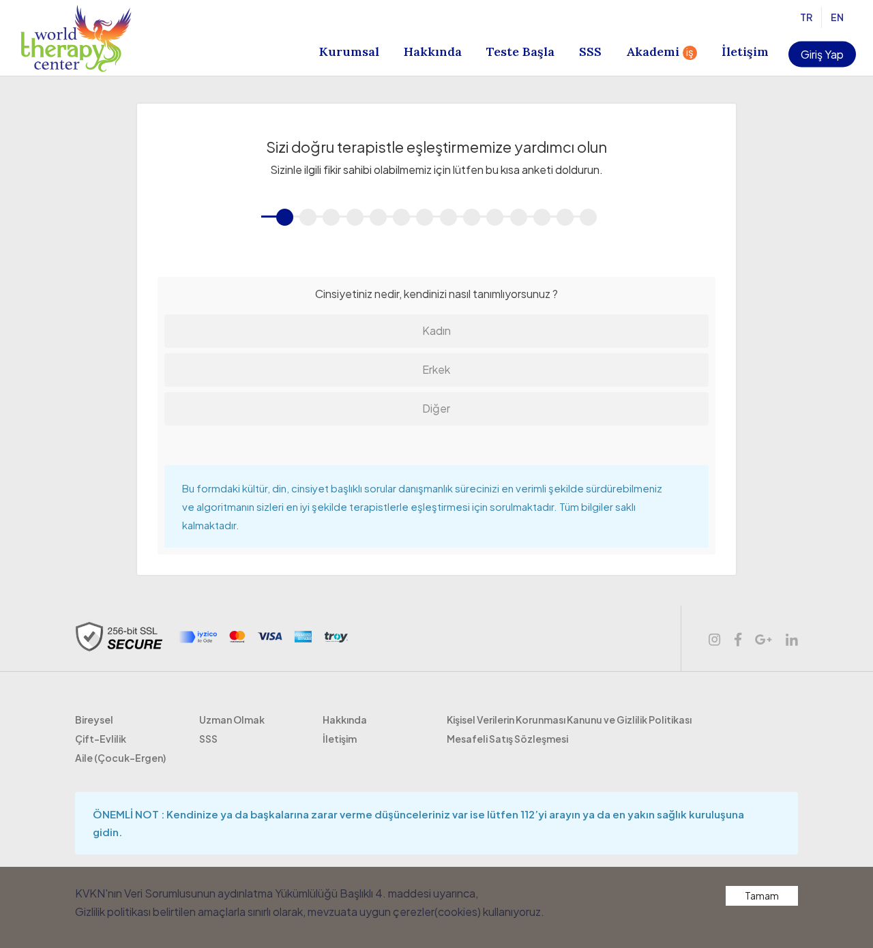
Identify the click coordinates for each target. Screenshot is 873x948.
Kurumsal (349, 51)
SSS (590, 51)
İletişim (745, 51)
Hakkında (433, 51)
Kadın (436, 330)
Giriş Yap (822, 54)
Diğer (436, 408)
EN (838, 17)
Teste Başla (520, 51)
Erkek (436, 369)
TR (807, 17)
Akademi (660, 51)
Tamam (762, 895)
